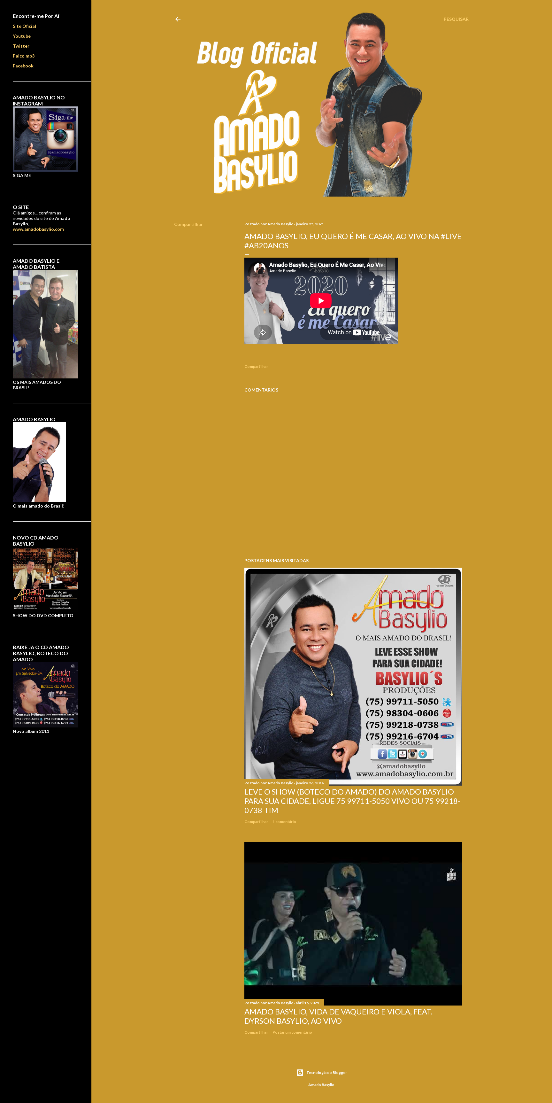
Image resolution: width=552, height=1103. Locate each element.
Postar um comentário (292, 1032)
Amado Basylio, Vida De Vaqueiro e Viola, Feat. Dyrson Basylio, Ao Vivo (338, 1016)
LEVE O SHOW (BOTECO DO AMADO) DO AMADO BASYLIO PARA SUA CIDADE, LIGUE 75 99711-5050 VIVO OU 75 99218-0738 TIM (352, 801)
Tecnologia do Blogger (326, 1072)
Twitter (21, 46)
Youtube (22, 36)
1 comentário (284, 821)
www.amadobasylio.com (38, 229)
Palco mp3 (23, 55)
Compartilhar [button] (188, 224)
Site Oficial (24, 26)
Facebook (23, 65)
